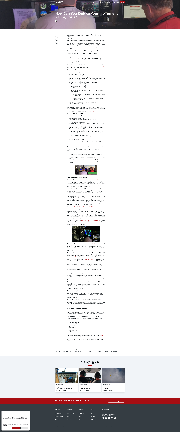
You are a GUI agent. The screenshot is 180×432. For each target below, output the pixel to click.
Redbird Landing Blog (70, 411)
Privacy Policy (9, 421)
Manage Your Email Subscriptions (110, 426)
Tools (92, 409)
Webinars (68, 416)
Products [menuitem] (89, 2)
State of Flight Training (70, 414)
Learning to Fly (69, 9)
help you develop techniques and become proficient (91, 220)
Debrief (92, 413)
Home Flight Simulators (59, 416)
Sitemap (123, 426)
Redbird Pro (57, 419)
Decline (24, 427)
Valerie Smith (61, 21)
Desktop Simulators (58, 414)
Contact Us (122, 2)
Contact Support (69, 419)
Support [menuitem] (101, 2)
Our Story (80, 411)
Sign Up (115, 401)
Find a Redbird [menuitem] (108, 2)
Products (57, 409)
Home (57, 9)
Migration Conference (70, 413)
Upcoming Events (81, 413)
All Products (57, 411)
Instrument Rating (62, 9)
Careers (80, 416)
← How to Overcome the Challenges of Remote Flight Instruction (69, 352)
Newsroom (80, 414)
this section (74, 256)
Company (81, 409)
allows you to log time (78, 201)
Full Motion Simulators (58, 413)
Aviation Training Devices (97, 243)
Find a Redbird (93, 416)
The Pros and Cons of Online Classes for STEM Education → (109, 352)
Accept (16, 427)
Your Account (93, 411)
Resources (69, 409)
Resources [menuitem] (95, 2)
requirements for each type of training (96, 66)
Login (118, 2)
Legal (79, 419)
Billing (91, 414)
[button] (114, 2)
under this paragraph (89, 259)
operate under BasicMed (94, 77)
